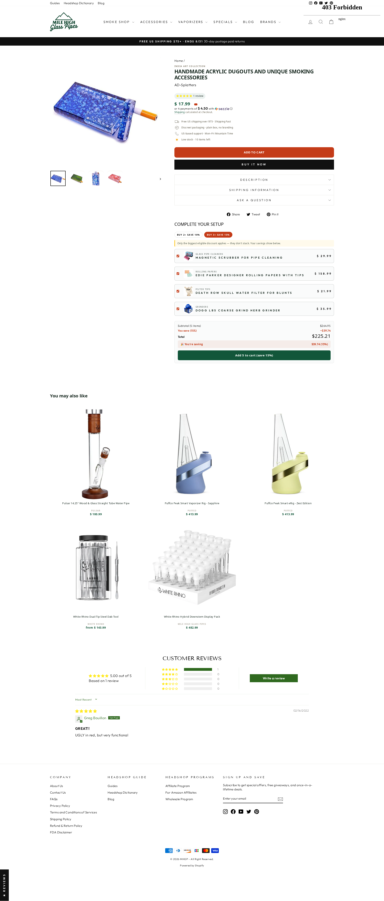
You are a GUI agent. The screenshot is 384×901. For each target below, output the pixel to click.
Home (178, 61)
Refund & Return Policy (66, 826)
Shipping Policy (60, 819)
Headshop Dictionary (79, 3)
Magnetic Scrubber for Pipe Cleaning (239, 257)
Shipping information (254, 190)
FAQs (54, 799)
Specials (223, 22)
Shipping (179, 112)
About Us (56, 786)
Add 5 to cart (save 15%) (254, 355)
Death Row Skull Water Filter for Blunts (244, 293)
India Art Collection (189, 66)
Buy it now (254, 164)
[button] (184, 96)
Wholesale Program (179, 799)
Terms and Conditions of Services (73, 812)
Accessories (154, 22)
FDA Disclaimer (61, 832)
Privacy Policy (60, 806)
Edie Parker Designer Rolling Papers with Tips (250, 275)
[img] (86, 711)
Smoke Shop (117, 22)
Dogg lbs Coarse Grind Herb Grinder (238, 310)
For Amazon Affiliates (180, 792)
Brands (269, 22)
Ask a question (254, 200)
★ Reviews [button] (4, 885)
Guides (55, 3)
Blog (101, 3)
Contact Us (58, 792)
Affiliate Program (177, 786)
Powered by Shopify (192, 865)
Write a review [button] (274, 678)
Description (254, 180)
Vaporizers (191, 22)
